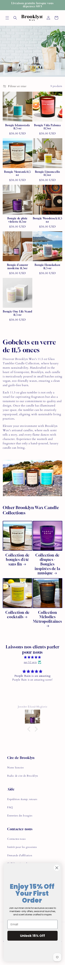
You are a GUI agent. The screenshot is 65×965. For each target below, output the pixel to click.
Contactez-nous (16, 839)
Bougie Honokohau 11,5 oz (47, 267)
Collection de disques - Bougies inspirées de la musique (47, 564)
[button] (7, 18)
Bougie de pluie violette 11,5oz (17, 220)
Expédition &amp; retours (22, 799)
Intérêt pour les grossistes (22, 847)
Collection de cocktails (17, 614)
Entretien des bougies (19, 815)
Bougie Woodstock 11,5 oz (47, 220)
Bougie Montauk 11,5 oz (17, 173)
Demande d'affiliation (19, 855)
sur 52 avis (30, 662)
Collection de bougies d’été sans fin (17, 559)
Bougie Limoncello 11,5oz (47, 173)
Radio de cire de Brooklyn (22, 775)
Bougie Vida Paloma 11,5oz (47, 127)
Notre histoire (15, 767)
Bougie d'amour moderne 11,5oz (17, 267)
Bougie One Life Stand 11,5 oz (17, 313)
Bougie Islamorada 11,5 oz (17, 127)
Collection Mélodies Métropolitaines (47, 616)
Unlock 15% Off (32, 935)
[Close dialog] (57, 868)
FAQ (10, 807)
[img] (32, 657)
